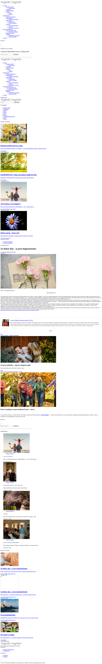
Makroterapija (9, 18)
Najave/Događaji (10, 10)
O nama (5, 5)
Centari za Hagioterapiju (8, 649)
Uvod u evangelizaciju (11, 30)
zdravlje (5, 119)
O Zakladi (8, 9)
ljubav (4, 111)
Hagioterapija (6, 15)
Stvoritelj (5, 110)
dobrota (5, 112)
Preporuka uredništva (8, 243)
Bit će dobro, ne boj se (14, 28)
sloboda (5, 115)
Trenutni (11, 14)
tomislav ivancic (6, 107)
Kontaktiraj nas (6, 650)
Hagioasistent (12, 21)
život (4, 114)
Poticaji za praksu (13, 23)
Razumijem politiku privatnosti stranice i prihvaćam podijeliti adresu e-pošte (16, 57)
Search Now (16, 102)
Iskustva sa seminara (13, 31)
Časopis (5, 38)
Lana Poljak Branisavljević (9, 116)
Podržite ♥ (5, 655)
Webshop (5, 656)
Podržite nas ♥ (4, 97)
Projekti (8, 12)
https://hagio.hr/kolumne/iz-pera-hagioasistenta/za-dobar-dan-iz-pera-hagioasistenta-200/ (20, 310)
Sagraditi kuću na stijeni (14, 35)
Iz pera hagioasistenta (13, 25)
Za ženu (10, 26)
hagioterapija (6, 109)
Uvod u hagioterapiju (10, 16)
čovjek (4, 117)
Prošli (10, 13)
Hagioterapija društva (13, 19)
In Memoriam (12, 8)
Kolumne (8, 24)
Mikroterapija (9, 20)
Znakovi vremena (13, 36)
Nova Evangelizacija (7, 29)
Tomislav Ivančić (10, 7)
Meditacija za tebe (10, 33)
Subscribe (16, 54)
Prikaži (8, 121)
